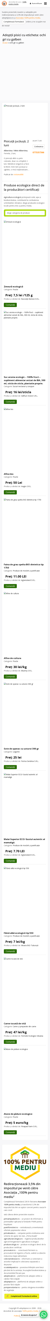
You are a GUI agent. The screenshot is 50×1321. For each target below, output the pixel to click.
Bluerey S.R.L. (26, 670)
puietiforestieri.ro (11, 1227)
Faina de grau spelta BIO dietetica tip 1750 (24, 566)
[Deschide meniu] (45, 3)
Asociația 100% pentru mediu (28, 18)
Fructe (15, 289)
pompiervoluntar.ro (12, 1287)
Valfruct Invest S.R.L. (29, 396)
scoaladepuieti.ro (11, 1267)
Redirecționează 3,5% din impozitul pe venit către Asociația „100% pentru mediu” (22, 1190)
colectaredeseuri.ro (12, 1259)
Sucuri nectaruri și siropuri (23, 386)
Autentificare (37, 3)
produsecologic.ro (11, 1244)
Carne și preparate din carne (24, 1026)
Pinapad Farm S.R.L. (29, 1126)
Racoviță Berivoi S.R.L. (30, 299)
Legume (16, 751)
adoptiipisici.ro (10, 1281)
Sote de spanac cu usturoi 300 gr (21, 748)
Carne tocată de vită (15, 1023)
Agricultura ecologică (12, 197)
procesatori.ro (10, 1250)
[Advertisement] (25, 70)
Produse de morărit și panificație (26, 570)
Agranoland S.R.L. (28, 580)
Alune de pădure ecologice (18, 1113)
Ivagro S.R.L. (26, 486)
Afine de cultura (12, 658)
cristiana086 (18, 174)
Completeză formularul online (24, 1296)
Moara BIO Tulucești (29, 945)
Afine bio (8, 473)
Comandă (10, 304)
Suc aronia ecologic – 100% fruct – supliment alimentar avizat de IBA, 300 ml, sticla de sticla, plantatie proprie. (24, 380)
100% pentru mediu (17, 3)
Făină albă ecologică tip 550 (18, 933)
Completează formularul (14, 21)
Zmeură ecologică (13, 286)
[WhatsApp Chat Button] (43, 1314)
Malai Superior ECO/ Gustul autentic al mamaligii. (24, 841)
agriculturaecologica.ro (13, 1239)
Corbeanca (38, 146)
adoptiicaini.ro (9, 1276)
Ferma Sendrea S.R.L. (30, 761)
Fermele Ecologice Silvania (32, 1036)
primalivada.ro (10, 1233)
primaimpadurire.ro (12, 1219)
